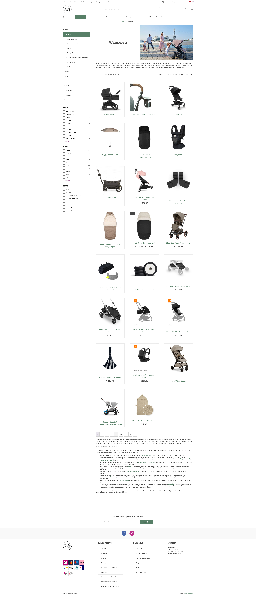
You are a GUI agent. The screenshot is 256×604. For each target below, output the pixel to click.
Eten (99, 17)
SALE (151, 17)
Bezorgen (104, 563)
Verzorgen (129, 17)
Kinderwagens (72, 39)
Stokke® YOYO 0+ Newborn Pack (144, 318)
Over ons (139, 549)
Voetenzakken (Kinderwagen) (77, 58)
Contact (103, 549)
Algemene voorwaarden (109, 581)
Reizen (90, 17)
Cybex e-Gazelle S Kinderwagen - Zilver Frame (110, 408)
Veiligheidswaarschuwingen (110, 586)
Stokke (102, 461)
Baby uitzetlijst (141, 572)
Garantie (104, 572)
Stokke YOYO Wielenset (144, 274)
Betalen (103, 558)
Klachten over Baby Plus (109, 577)
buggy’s (130, 466)
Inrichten (141, 17)
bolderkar (171, 484)
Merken (70, 17)
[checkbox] (76, 111)
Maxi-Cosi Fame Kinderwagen (178, 230)
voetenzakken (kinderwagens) (110, 477)
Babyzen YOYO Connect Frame (144, 186)
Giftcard (159, 17)
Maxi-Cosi (108, 461)
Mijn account (166, 2)
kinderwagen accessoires (146, 462)
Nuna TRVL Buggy (178, 364)
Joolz (188, 459)
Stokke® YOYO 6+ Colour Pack (178, 318)
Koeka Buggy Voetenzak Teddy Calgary (110, 230)
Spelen (108, 17)
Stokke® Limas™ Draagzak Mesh (144, 364)
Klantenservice (181, 2)
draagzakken (124, 480)
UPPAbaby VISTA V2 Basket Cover (110, 318)
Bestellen (104, 553)
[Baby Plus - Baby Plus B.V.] (67, 9)
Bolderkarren (71, 67)
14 (130, 434)
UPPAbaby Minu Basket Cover (178, 274)
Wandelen (80, 17)
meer (67, 141)
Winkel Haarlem (141, 553)
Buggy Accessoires (73, 53)
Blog (173, 2)
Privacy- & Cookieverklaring (70, 593)
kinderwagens (146, 455)
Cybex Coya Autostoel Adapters (178, 186)
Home (123, 21)
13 (126, 434)
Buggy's (70, 48)
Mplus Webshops (189, 593)
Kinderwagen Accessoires (76, 44)
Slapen (118, 17)
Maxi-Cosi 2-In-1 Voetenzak (144, 230)
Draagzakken (71, 62)
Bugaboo (183, 459)
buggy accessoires (133, 471)
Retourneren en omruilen (109, 567)
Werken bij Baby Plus (143, 558)
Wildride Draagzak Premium (110, 364)
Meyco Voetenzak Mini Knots (144, 408)
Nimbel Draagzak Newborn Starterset (110, 274)
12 (121, 434)
